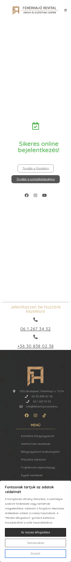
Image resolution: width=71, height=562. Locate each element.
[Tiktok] (44, 415)
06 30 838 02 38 (42, 396)
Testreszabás (35, 543)
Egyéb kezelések (32, 475)
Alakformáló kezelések (35, 444)
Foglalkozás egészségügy (38, 467)
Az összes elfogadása (35, 532)
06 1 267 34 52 (35, 328)
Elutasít (35, 553)
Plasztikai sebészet (33, 459)
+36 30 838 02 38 (35, 346)
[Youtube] (44, 195)
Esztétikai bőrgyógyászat (37, 436)
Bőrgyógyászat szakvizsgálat (40, 451)
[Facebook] (27, 195)
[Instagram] (35, 195)
